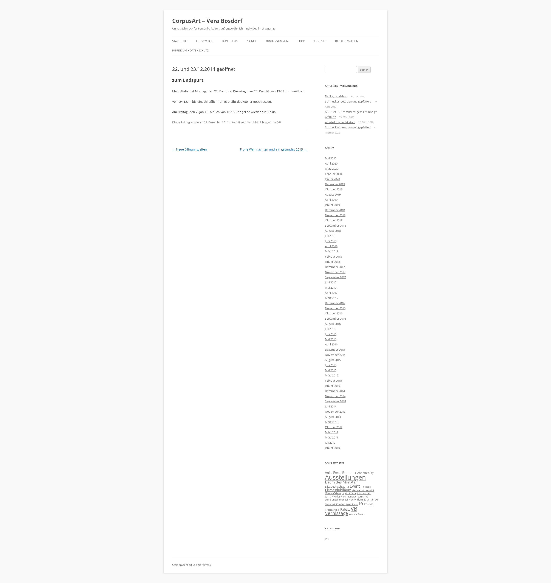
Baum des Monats (340, 482)
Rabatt (345, 509)
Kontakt (320, 41)
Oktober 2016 (333, 313)
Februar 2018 (333, 256)
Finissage (366, 486)
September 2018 (335, 225)
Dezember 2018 (335, 210)
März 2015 (331, 375)
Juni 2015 (330, 365)
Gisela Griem (333, 493)
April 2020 (331, 163)
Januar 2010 (332, 448)
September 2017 (335, 277)
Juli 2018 (330, 236)
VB (238, 122)
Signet (251, 41)
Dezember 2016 (335, 303)
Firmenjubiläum (338, 489)
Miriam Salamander (366, 499)
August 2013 (333, 417)
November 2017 (335, 272)
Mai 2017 (330, 287)
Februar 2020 (333, 174)
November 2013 (335, 412)
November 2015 (335, 355)
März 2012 (331, 432)
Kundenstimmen (277, 41)
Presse (366, 503)
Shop (301, 41)
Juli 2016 (330, 329)
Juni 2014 (330, 406)
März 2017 (331, 298)
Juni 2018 (330, 241)
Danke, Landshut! (336, 96)
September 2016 (335, 318)
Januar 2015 (332, 386)
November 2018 (335, 215)
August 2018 (333, 231)
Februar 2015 (333, 380)
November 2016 (335, 308)
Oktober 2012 (333, 427)
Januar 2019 (332, 205)
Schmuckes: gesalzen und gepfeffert (348, 101)
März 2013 (331, 422)
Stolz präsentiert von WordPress (191, 565)
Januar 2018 (332, 262)
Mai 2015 (330, 370)
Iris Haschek (364, 493)
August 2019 (333, 194)
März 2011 (331, 437)
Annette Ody (365, 473)
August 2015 (333, 360)
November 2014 (335, 396)
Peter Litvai (351, 504)
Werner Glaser (357, 514)
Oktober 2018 (333, 220)
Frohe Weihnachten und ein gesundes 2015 (273, 149)
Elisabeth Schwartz (337, 486)
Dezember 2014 (335, 391)
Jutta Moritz (332, 496)
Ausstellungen (345, 477)
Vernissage (336, 513)
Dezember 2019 (335, 184)
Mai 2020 (330, 158)
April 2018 (331, 246)
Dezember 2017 (335, 267)
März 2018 (331, 251)
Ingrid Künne (349, 493)
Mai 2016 (330, 339)
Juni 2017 (330, 282)
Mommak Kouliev (335, 504)
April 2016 (331, 344)
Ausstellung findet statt (340, 122)
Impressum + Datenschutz (190, 50)
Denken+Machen (346, 41)
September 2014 (335, 401)
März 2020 (331, 169)
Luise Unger (331, 499)
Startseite (179, 41)
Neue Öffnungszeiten (189, 149)
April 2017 (331, 293)
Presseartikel (332, 509)
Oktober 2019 (333, 189)
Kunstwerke (204, 41)
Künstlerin (230, 41)
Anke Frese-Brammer (340, 472)
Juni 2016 (330, 334)
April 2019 (331, 200)
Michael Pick (346, 499)
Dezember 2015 (335, 349)
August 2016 (333, 324)
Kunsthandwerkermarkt (354, 496)
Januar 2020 (332, 179)
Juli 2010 (330, 443)
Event (355, 486)
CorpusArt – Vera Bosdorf (207, 21)
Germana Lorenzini (363, 490)
